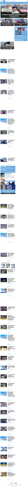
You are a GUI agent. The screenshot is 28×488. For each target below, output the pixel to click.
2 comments (10, 231)
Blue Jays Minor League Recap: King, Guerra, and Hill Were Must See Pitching (11, 235)
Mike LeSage (10, 466)
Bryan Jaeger (10, 95)
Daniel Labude (10, 237)
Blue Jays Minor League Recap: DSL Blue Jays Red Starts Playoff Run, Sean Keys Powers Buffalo (11, 71)
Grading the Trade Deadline (8, 265)
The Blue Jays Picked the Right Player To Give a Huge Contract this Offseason (7, 24)
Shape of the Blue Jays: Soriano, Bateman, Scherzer (11, 375)
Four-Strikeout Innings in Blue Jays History (11, 411)
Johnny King (7, 174)
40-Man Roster (19, 40)
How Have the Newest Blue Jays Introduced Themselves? (11, 358)
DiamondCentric (10, 134)
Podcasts (9, 369)
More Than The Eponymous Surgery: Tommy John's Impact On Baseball (7, 48)
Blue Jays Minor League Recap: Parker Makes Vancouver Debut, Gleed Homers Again (11, 394)
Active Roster (16, 40)
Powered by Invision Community (14, 486)
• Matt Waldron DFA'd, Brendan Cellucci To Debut (21, 36)
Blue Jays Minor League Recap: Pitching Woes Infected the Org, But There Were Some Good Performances (11, 338)
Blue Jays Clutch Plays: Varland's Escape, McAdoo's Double (11, 327)
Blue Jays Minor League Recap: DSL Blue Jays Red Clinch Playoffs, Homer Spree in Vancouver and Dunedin (11, 121)
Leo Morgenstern (11, 84)
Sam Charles (10, 63)
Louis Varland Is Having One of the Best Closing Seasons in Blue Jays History (11, 280)
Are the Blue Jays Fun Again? (11, 448)
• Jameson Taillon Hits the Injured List (19, 38)
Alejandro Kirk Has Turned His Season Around (11, 308)
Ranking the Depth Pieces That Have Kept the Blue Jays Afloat (14, 15)
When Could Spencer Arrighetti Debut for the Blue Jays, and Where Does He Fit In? (11, 206)
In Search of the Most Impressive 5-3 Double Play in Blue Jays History (11, 464)
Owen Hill (10, 283)
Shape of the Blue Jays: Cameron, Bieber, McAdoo (21, 24)
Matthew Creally (11, 113)
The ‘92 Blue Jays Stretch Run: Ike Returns (11, 403)
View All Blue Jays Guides (8, 193)
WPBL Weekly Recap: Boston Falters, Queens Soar (11, 456)
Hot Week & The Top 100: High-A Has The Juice (11, 420)
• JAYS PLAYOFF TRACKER (4, 170)
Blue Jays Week (3, 265)
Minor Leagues (13, 124)
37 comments (10, 354)
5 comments (10, 381)
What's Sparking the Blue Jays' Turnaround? (11, 384)
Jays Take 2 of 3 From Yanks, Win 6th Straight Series (11, 290)
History (11, 405)
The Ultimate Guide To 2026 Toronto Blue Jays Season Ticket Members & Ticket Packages (8, 191)
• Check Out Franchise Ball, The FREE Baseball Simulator (8, 168)
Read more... (9, 66)
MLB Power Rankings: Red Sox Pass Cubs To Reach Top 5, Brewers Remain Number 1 (11, 317)
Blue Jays (13, 63)
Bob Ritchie (10, 143)
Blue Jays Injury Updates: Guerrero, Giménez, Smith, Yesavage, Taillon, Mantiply (11, 81)
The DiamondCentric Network (18, 484)
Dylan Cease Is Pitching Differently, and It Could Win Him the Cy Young (11, 428)
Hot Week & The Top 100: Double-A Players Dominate (11, 270)
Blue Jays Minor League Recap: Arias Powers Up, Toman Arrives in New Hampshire (11, 438)
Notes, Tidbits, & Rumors (19, 35)
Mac (9, 405)
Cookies (13, 484)
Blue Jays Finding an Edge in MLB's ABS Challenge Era (11, 159)
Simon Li (10, 124)
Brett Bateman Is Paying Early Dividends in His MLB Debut (11, 348)
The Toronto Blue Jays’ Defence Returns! (11, 141)
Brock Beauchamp (11, 449)
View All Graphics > (13, 268)
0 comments (10, 67)
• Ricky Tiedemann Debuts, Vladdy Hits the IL (20, 37)
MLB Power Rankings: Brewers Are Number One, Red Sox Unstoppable (11, 474)
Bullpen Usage (22, 40)
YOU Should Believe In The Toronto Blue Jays (11, 367)
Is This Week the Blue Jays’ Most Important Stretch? (11, 225)
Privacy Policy (9, 484)
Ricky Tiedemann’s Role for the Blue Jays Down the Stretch (11, 255)
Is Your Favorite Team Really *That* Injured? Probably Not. (11, 132)
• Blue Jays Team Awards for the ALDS (5, 167)
